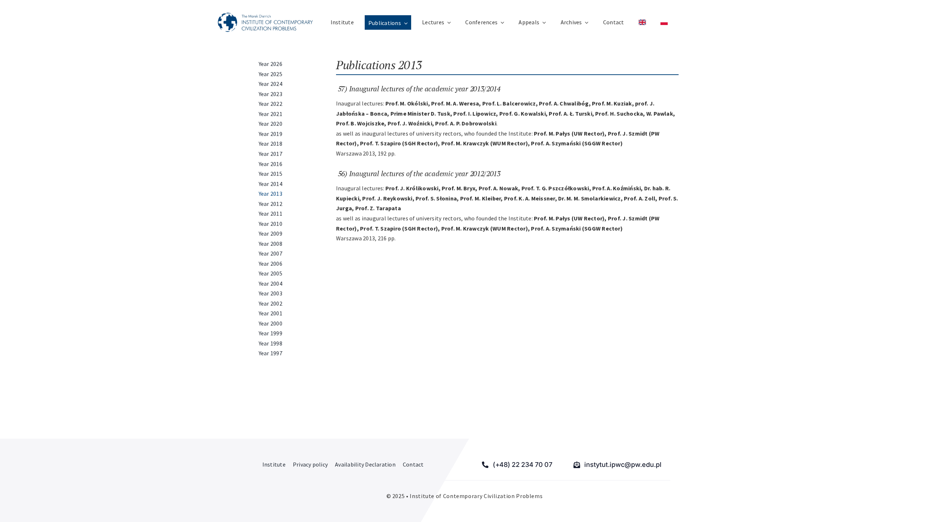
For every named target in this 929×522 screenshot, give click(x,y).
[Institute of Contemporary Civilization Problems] (265, 15)
